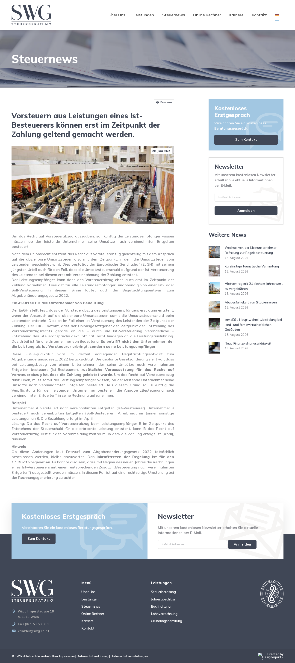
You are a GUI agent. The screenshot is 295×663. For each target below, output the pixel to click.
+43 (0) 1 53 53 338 (33, 624)
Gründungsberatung (166, 621)
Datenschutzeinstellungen (129, 656)
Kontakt (259, 14)
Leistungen (143, 14)
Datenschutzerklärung (93, 656)
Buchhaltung (161, 606)
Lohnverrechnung (164, 614)
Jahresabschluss (163, 599)
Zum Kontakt (246, 140)
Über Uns (117, 14)
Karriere (236, 14)
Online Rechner (207, 14)
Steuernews (173, 14)
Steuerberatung (163, 592)
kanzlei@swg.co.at (33, 631)
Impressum (67, 656)
